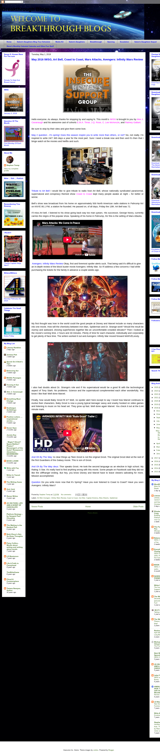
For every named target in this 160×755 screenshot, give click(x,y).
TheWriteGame (13, 572)
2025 (156, 387)
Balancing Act (12, 371)
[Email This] (76, 494)
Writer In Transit (13, 475)
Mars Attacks (104, 498)
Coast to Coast (72, 498)
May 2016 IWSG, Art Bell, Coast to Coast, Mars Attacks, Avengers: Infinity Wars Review (87, 59)
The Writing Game (14, 482)
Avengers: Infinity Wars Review (54, 498)
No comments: (66, 495)
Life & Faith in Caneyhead (13, 564)
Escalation (124, 42)
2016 (156, 461)
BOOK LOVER (12, 461)
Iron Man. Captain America (88, 498)
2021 (156, 398)
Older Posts (138, 506)
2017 (156, 458)
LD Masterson (12, 556)
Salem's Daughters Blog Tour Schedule (33, 42)
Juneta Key (11, 435)
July (158, 421)
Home (9, 42)
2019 (156, 404)
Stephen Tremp (12, 165)
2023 (156, 391)
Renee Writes (12, 496)
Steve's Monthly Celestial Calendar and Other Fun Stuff (30, 46)
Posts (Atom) (92, 513)
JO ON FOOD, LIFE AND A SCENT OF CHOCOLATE (15, 505)
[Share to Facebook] (83, 494)
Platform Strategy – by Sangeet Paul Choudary (15, 516)
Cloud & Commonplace (13, 580)
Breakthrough (96, 42)
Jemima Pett (12, 355)
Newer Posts (37, 506)
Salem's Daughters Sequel (145, 42)
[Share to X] (81, 494)
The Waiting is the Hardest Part (14, 526)
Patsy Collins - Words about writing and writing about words (15, 546)
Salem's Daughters (77, 42)
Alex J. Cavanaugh (15, 392)
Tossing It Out (13, 385)
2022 (156, 394)
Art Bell (39, 498)
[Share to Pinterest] (86, 494)
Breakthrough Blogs (26, 9)
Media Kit (60, 42)
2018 (156, 408)
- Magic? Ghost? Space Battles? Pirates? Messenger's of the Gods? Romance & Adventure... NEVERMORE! (15, 448)
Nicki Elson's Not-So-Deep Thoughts (15, 535)
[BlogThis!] (79, 494)
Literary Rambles (14, 348)
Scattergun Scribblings (11, 409)
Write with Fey (13, 468)
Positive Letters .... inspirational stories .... (14, 419)
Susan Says (12, 428)
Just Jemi (11, 489)
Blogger (111, 750)
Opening (111, 42)
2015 (156, 465)
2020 (156, 401)
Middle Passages (14, 378)
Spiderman (114, 498)
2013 (156, 472)
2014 (156, 468)
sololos (95, 750)
